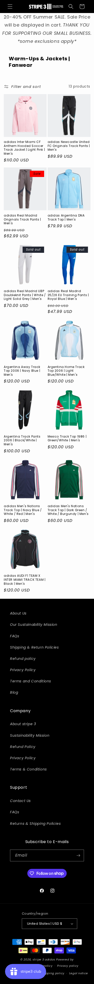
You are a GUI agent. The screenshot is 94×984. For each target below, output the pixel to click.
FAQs (14, 636)
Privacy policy (67, 966)
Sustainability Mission (29, 735)
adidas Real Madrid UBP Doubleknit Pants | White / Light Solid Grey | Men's (25, 295)
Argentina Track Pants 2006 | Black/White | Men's (22, 440)
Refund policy (23, 658)
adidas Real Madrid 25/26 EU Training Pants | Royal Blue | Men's (68, 295)
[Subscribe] (78, 855)
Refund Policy (23, 746)
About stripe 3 (23, 723)
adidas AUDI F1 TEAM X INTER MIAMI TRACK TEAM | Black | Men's (24, 579)
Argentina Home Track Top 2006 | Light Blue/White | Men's (66, 371)
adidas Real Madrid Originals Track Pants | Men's (22, 219)
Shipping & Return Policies (34, 647)
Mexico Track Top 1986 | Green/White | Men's (67, 438)
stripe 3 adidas (44, 959)
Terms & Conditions (28, 769)
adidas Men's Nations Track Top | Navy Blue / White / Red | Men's (23, 510)
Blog (14, 692)
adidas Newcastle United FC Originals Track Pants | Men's (69, 146)
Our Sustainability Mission (33, 624)
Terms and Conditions (30, 681)
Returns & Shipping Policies (35, 823)
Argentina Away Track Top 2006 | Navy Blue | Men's (22, 371)
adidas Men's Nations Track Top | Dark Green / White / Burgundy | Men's (68, 510)
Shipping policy (53, 973)
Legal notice (78, 973)
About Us (18, 613)
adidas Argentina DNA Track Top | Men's (66, 217)
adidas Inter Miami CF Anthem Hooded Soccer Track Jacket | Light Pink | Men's (24, 147)
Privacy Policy (23, 669)
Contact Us (20, 800)
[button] (10, 6)
